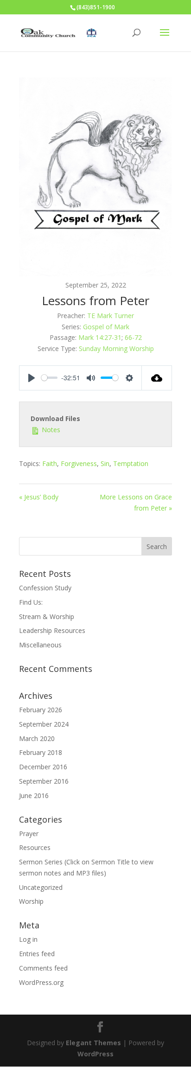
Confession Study (45, 587)
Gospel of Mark (106, 326)
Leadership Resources (52, 630)
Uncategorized (41, 887)
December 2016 (43, 766)
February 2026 (40, 709)
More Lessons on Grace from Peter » (136, 502)
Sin (105, 463)
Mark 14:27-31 (99, 337)
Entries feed (37, 953)
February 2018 (40, 752)
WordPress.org (41, 982)
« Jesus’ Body (38, 496)
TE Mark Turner (110, 315)
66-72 (133, 337)
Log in (28, 939)
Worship (31, 901)
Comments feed (43, 968)
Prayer (28, 833)
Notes (50, 429)
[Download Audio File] (157, 377)
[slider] (49, 377)
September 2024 (44, 724)
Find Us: (31, 602)
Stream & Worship (46, 616)
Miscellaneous (40, 644)
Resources (35, 847)
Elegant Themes (93, 1042)
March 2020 (37, 738)
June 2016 (34, 795)
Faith (49, 463)
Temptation (130, 463)
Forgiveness (79, 463)
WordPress (95, 1053)
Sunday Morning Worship (116, 348)
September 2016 (44, 781)
